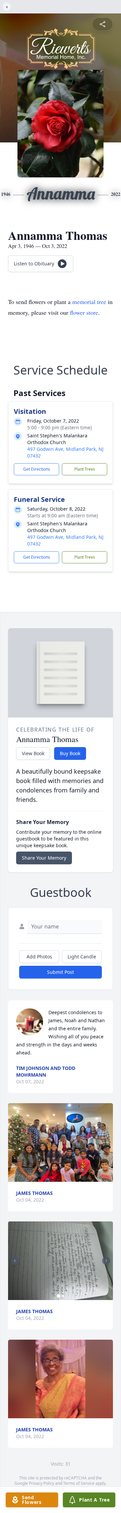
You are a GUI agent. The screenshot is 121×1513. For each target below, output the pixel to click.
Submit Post (60, 972)
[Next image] (106, 1261)
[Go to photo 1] (58, 1296)
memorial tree (89, 302)
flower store (84, 312)
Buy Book (70, 753)
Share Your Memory (44, 858)
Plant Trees (84, 469)
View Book (33, 753)
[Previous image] (15, 1261)
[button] (60, 1142)
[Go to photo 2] (62, 1296)
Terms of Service (78, 1483)
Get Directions (36, 469)
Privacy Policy (41, 1483)
